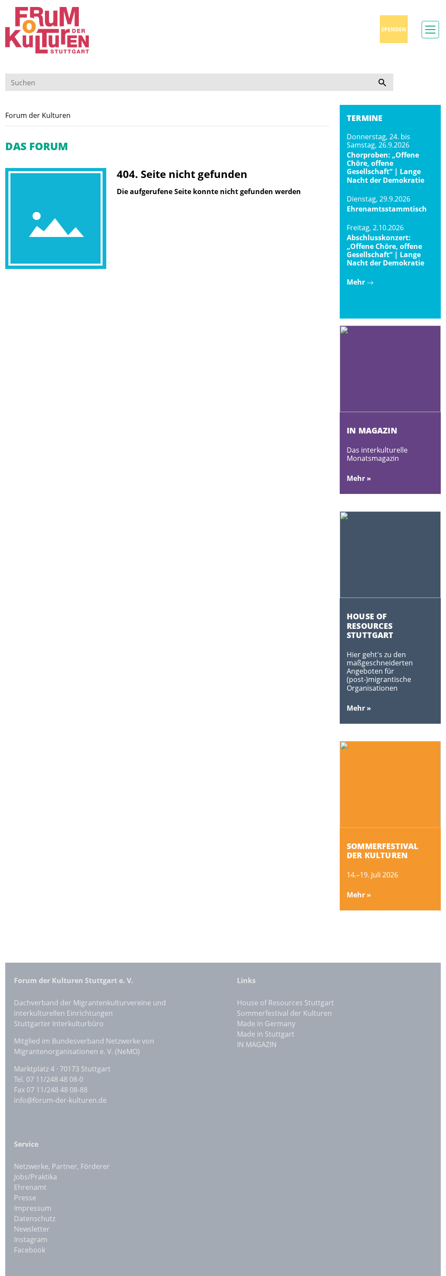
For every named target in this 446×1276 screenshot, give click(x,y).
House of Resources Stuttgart (285, 1002)
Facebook (29, 1250)
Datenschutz (34, 1218)
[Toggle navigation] (430, 29)
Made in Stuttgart (265, 1034)
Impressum (32, 1208)
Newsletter (32, 1229)
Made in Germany (266, 1023)
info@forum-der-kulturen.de (60, 1100)
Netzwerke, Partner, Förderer (62, 1166)
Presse (25, 1197)
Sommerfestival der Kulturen (284, 1013)
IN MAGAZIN (257, 1044)
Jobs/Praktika (35, 1177)
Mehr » (359, 478)
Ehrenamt (30, 1187)
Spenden (393, 29)
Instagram (30, 1239)
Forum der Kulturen (38, 115)
